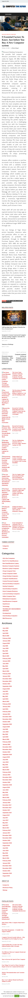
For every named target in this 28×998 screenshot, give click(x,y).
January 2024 (6, 676)
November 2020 (7, 719)
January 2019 (6, 774)
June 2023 (5, 694)
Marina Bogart (15, 48)
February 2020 (7, 742)
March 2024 (6, 671)
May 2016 (5, 853)
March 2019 (6, 769)
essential (19, 300)
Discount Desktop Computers (9, 34)
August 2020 (6, 726)
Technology (6, 606)
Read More (22, 996)
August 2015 (6, 875)
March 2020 (6, 739)
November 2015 (7, 868)
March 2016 (6, 858)
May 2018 (5, 792)
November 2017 (7, 807)
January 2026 (6, 640)
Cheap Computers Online (10, 573)
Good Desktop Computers (10, 588)
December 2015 (7, 865)
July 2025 (5, 646)
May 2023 (5, 696)
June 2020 (5, 731)
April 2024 (5, 668)
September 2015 (7, 873)
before (9, 300)
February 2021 (7, 711)
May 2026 (5, 630)
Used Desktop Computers (10, 615)
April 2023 (5, 699)
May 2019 (5, 764)
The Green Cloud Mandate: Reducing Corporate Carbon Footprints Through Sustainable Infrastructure (19, 375)
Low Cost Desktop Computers (11, 593)
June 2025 (5, 648)
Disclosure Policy (8, 887)
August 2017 (6, 815)
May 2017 (5, 822)
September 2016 (7, 843)
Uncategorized (7, 613)
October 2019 (6, 752)
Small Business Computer (10, 601)
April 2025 (5, 653)
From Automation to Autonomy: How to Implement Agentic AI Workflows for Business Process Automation (18, 526)
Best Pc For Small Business (10, 561)
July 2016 (5, 848)
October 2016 (6, 840)
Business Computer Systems (11, 566)
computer (14, 300)
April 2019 (5, 767)
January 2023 (6, 706)
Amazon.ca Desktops (7, 344)
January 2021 (6, 714)
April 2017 (5, 825)
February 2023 (7, 704)
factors (4, 302)
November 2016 (7, 838)
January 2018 (6, 802)
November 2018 (7, 779)
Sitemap (5, 890)
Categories (6, 546)
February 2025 (7, 658)
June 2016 (5, 850)
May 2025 (5, 651)
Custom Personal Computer (10, 581)
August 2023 (6, 688)
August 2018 (6, 787)
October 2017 (6, 810)
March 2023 (6, 701)
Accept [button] (16, 996)
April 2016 (5, 855)
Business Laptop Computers (11, 568)
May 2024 (5, 666)
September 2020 (7, 724)
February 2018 (7, 800)
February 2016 (7, 860)
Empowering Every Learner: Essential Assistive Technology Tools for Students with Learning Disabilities (19, 459)
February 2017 (7, 830)
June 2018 (5, 790)
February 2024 (7, 673)
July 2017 (5, 817)
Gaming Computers (8, 586)
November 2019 (7, 749)
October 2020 (6, 721)
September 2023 (7, 686)
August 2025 (6, 643)
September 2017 (7, 812)
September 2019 (7, 754)
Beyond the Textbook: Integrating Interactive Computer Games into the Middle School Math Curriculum (18, 411)
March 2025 (6, 656)
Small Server (6, 604)
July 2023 (5, 691)
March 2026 (6, 635)
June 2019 (5, 762)
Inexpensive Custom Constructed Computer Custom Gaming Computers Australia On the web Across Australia (14, 336)
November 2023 (7, 681)
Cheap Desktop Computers (10, 576)
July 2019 (5, 759)
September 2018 (7, 785)
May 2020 (5, 734)
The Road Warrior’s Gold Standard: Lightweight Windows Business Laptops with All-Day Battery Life (18, 492)
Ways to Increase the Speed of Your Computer (13, 959)
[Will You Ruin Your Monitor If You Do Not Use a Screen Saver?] (14, 318)
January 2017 (6, 833)
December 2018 (7, 777)
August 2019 (6, 757)
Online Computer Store (9, 596)
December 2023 (7, 678)
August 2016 (6, 845)
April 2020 (5, 737)
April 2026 (5, 633)
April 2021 (5, 709)
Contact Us (6, 885)
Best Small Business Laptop (11, 563)
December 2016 (7, 835)
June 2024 (5, 663)
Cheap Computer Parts (9, 571)
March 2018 (6, 797)
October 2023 (6, 683)
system (9, 302)
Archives (5, 548)
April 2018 (5, 795)
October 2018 (6, 782)
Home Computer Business (10, 591)
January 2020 (6, 744)
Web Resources (7, 618)
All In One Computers (9, 558)
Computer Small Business (10, 578)
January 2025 (6, 661)
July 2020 (5, 729)
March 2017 (6, 827)
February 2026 (7, 638)
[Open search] (24, 14)
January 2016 (6, 863)
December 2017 (7, 805)
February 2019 (7, 772)
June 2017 (5, 820)
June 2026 (5, 628)
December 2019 (7, 747)
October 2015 (6, 870)
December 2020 (7, 716)
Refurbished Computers (9, 598)
